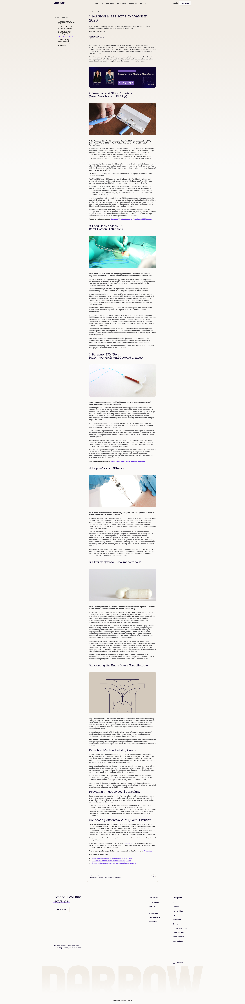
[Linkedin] (178, 962)
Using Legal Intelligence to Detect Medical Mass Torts (112, 858)
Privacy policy (178, 937)
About (175, 902)
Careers (176, 907)
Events (175, 924)
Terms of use (178, 941)
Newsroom (177, 920)
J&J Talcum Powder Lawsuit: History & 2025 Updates (111, 861)
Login (175, 3)
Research (153, 921)
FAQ (174, 915)
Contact (185, 3)
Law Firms (153, 897)
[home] (59, 3)
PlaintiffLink (129, 843)
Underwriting (154, 902)
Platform (152, 907)
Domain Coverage (180, 928)
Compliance (154, 917)
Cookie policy (178, 932)
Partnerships (178, 911)
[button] (144, 3)
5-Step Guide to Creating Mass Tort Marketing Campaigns (114, 863)
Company (177, 897)
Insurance (153, 913)
